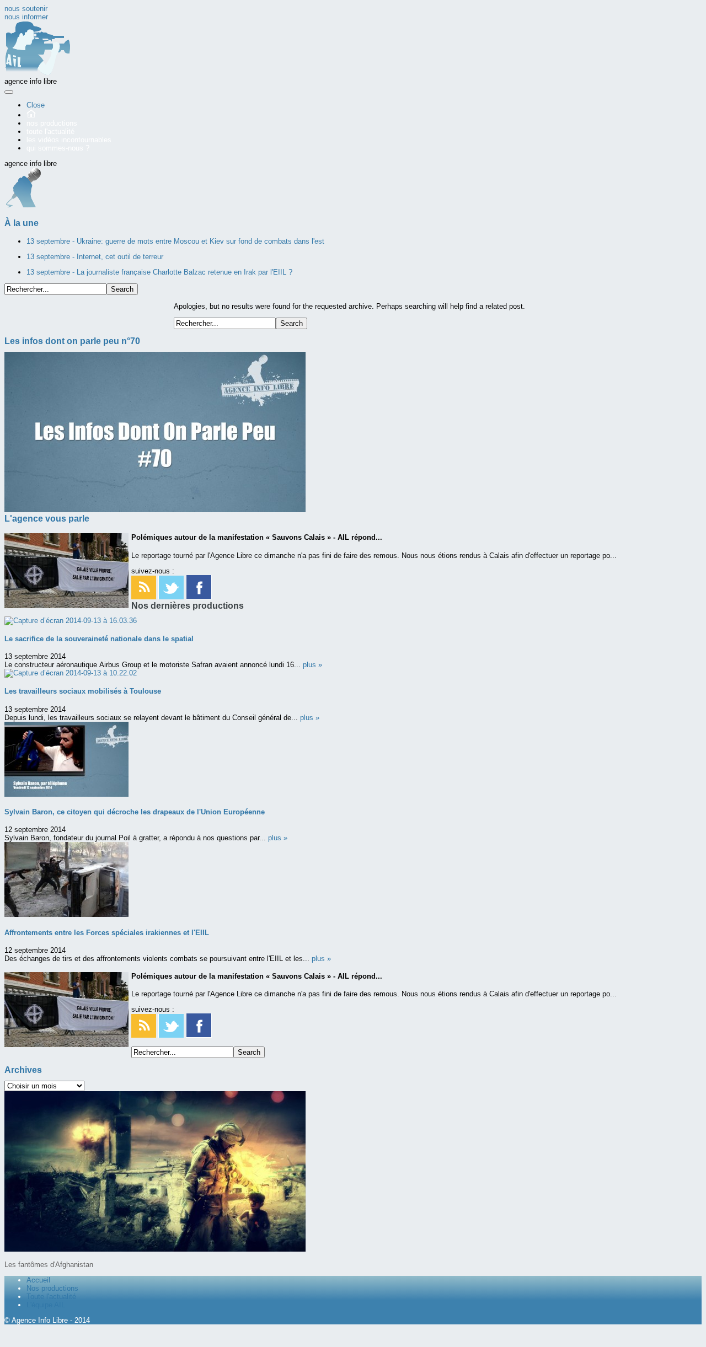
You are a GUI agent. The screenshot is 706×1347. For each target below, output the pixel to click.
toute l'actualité (50, 131)
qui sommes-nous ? (57, 148)
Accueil (38, 1280)
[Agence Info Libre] (37, 73)
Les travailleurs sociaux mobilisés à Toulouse (82, 691)
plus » (312, 665)
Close (35, 105)
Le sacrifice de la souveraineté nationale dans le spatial (99, 639)
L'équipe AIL (45, 1305)
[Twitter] (171, 597)
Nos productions (52, 1288)
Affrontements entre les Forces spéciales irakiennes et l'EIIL (106, 933)
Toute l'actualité (51, 1296)
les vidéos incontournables (68, 140)
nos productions (51, 123)
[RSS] (143, 597)
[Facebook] (199, 597)
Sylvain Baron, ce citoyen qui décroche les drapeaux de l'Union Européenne (134, 812)
